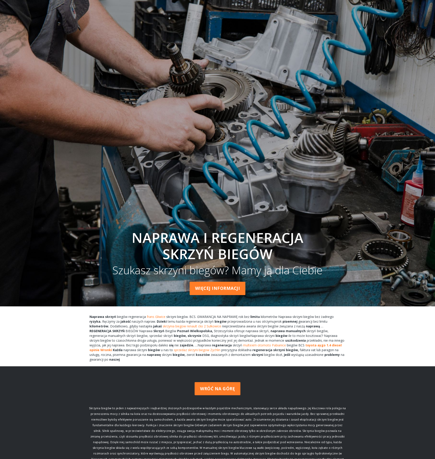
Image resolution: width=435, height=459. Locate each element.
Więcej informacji (217, 288)
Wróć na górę (217, 389)
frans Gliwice (156, 317)
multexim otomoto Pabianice (264, 345)
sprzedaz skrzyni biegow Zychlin (197, 350)
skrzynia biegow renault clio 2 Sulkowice (192, 326)
